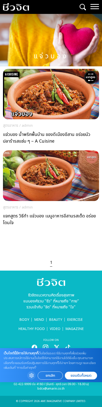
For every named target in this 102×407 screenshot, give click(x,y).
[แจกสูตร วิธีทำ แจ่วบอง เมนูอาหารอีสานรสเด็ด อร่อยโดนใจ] (51, 189)
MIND (39, 319)
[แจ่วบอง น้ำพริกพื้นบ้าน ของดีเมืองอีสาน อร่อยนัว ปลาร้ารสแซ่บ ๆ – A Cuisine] (51, 108)
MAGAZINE (74, 328)
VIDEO (55, 328)
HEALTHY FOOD (31, 328)
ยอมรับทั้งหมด (81, 375)
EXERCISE (75, 319)
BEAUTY (55, 319)
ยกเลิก (50, 375)
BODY (24, 319)
